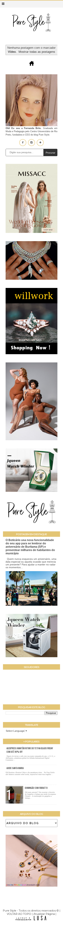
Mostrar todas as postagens (37, 51)
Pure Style (10, 910)
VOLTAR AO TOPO (19, 914)
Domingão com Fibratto (36, 788)
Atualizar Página (44, 914)
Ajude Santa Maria (15, 768)
